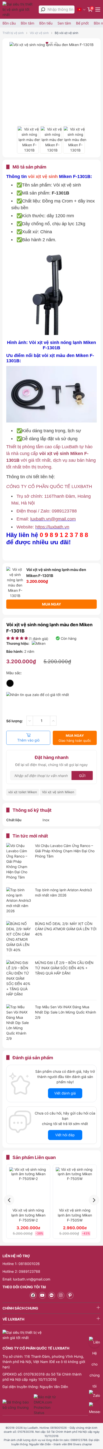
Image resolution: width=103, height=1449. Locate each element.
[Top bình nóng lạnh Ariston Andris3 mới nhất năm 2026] (18, 900)
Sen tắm (64, 23)
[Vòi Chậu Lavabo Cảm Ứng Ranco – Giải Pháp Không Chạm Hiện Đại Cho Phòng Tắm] (18, 861)
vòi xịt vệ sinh (43, 176)
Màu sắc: (14, 672)
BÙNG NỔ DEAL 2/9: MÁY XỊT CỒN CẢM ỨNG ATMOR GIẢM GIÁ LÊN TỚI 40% (65, 929)
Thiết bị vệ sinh (13, 33)
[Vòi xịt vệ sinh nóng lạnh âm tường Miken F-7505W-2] (28, 1186)
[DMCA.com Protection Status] (45, 1404)
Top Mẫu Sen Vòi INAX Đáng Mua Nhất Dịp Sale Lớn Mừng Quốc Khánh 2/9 (65, 1012)
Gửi (82, 776)
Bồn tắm (27, 23)
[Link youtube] (42, 1295)
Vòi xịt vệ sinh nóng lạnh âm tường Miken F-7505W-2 (28, 1215)
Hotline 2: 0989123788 (21, 1271)
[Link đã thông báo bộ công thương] (17, 1405)
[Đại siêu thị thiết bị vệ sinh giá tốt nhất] (19, 9)
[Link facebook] (33, 1295)
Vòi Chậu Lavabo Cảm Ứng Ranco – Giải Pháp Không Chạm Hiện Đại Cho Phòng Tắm (64, 851)
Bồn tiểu (45, 23)
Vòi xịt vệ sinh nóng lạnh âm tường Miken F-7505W (75, 1215)
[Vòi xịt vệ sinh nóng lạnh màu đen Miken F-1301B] (28, 139)
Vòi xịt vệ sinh (39, 33)
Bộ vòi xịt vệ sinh (66, 33)
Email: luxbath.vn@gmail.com (26, 1279)
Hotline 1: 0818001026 (21, 1264)
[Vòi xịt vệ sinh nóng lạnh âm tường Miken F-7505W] (75, 1186)
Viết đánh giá (65, 1093)
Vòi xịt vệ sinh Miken (58, 792)
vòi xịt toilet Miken (22, 792)
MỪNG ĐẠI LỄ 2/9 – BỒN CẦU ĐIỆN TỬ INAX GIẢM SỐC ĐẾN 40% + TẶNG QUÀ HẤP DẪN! (64, 967)
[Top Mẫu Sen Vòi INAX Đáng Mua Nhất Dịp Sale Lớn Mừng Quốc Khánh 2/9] (18, 1022)
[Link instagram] (61, 1295)
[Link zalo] (51, 1295)
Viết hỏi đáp (65, 1135)
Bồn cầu (9, 23)
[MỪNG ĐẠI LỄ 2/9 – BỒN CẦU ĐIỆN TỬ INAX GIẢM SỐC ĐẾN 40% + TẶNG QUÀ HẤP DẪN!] (18, 978)
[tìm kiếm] (43, 9)
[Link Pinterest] (70, 1295)
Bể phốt (82, 23)
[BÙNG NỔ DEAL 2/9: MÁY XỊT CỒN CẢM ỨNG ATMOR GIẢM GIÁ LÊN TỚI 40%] (18, 936)
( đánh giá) (38, 638)
